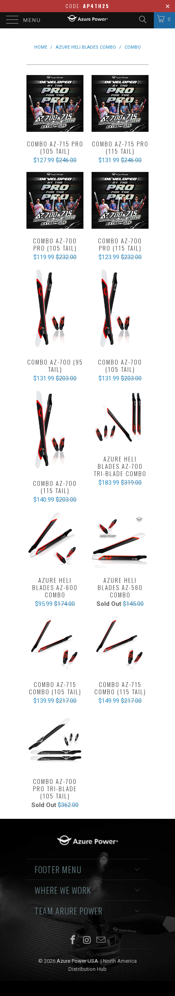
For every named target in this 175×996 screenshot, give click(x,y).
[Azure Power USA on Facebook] (73, 940)
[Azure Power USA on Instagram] (87, 940)
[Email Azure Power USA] (101, 940)
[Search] (142, 19)
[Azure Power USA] (87, 20)
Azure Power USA (77, 961)
